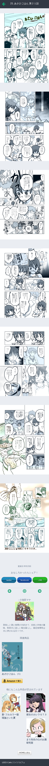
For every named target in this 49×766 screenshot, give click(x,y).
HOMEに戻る (24, 753)
